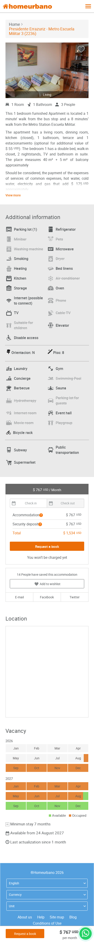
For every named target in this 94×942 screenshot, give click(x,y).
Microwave (65, 249)
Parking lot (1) (25, 229)
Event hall (64, 412)
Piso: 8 (58, 352)
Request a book (25, 933)
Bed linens (64, 268)
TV (16, 312)
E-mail (19, 597)
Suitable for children (23, 325)
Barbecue (22, 388)
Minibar (20, 239)
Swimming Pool (68, 378)
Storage (20, 288)
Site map (57, 917)
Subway (20, 449)
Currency (15, 894)
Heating (20, 268)
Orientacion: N (23, 352)
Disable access (26, 337)
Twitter (75, 597)
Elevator (62, 325)
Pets (59, 239)
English (14, 883)
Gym (59, 368)
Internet (28, 300)
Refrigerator (66, 229)
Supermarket (24, 462)
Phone (61, 300)
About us (25, 917)
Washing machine (28, 249)
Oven (60, 288)
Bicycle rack (23, 432)
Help (40, 917)
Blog (73, 917)
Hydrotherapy (25, 400)
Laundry (20, 368)
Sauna (61, 388)
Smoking (21, 258)
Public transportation (67, 450)
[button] (41, 515)
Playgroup (64, 422)
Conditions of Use (47, 923)
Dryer (60, 258)
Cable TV (63, 312)
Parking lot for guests (67, 400)
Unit (12, 906)
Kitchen (20, 278)
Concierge (22, 378)
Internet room (25, 412)
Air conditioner (68, 278)
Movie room (24, 422)
